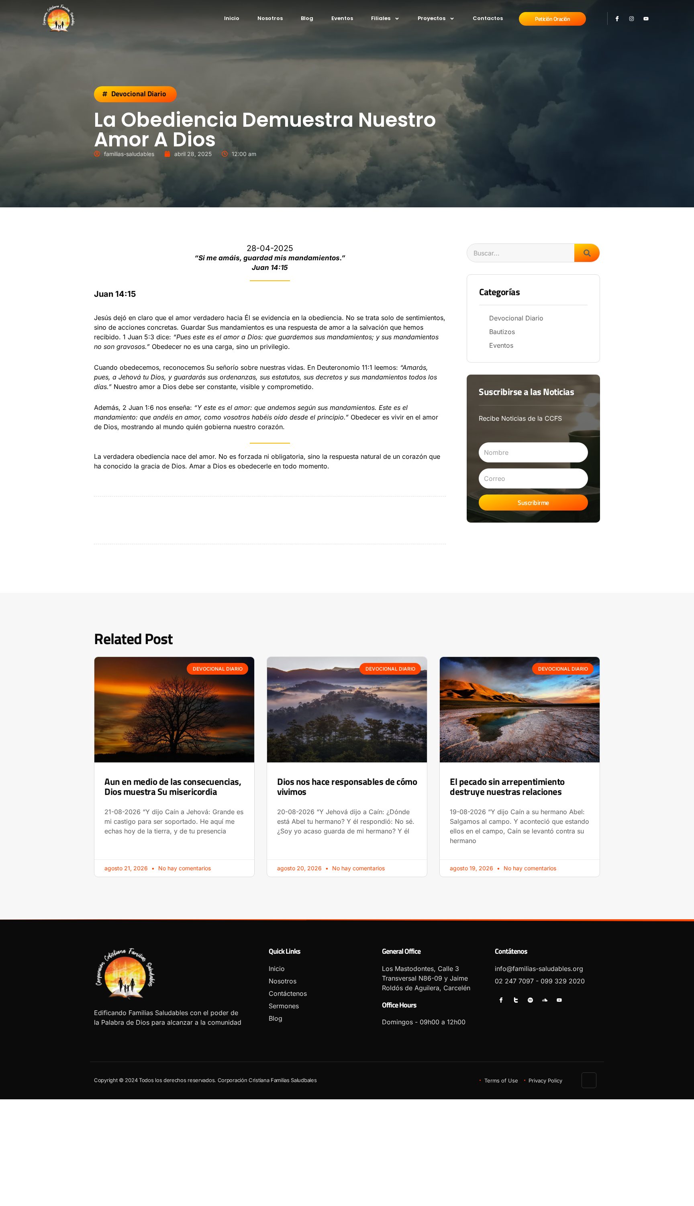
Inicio (231, 18)
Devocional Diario (138, 93)
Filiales (380, 18)
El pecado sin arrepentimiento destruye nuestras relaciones (507, 786)
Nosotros (270, 18)
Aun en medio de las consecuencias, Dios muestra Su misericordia (172, 786)
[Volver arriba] (589, 1080)
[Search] (587, 253)
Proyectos (431, 18)
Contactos (488, 18)
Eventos (342, 18)
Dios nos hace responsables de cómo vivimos (347, 786)
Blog (307, 18)
